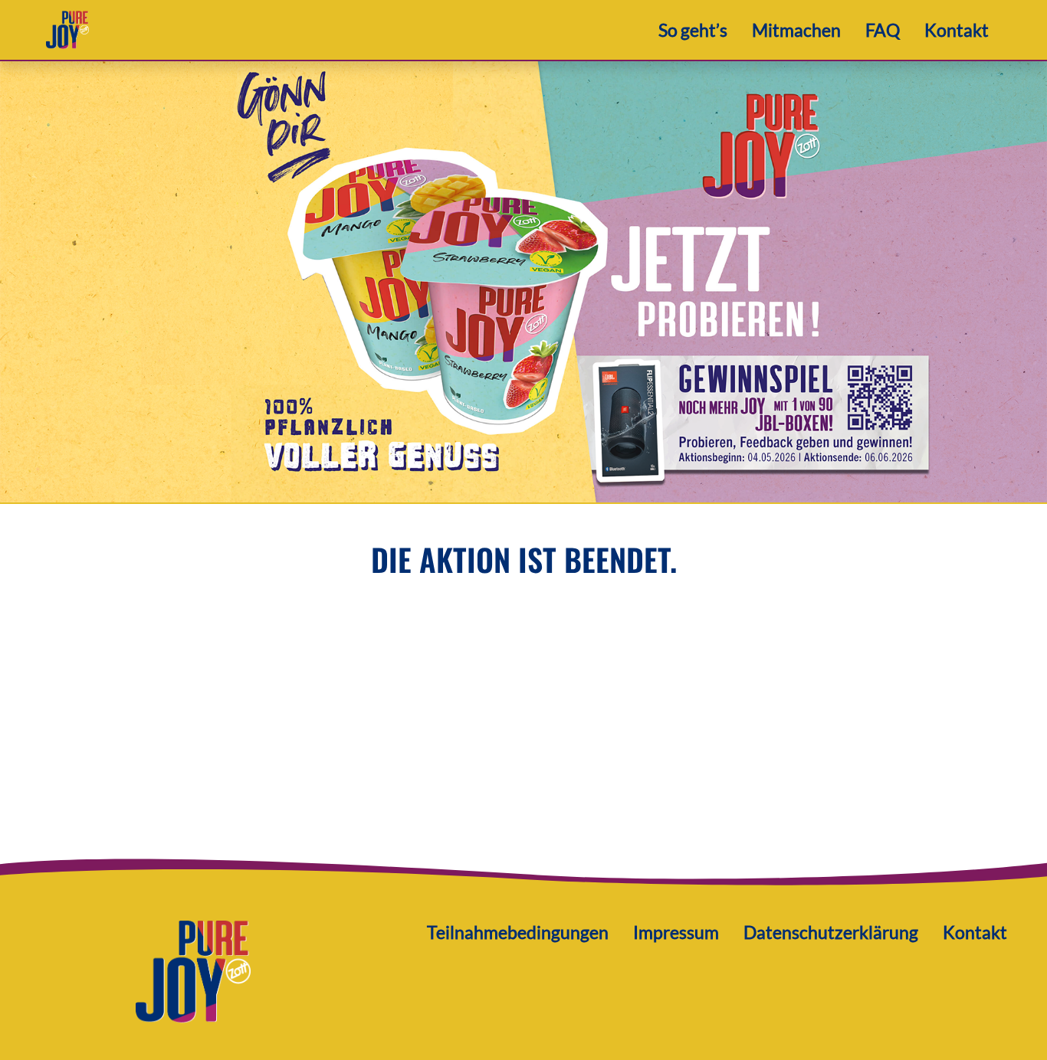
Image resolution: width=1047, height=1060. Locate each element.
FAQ (882, 30)
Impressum (676, 932)
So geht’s (692, 30)
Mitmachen (796, 30)
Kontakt (956, 30)
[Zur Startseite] (67, 28)
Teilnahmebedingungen (518, 932)
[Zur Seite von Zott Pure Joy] (193, 970)
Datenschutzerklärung (830, 932)
